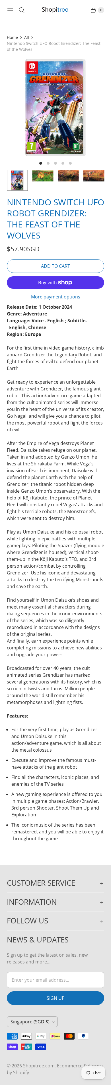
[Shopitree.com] (55, 10)
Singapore (30, 1022)
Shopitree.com (39, 1066)
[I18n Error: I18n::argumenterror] (17, 180)
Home (12, 37)
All (26, 37)
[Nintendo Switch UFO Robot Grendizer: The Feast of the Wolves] (55, 107)
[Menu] (10, 10)
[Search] (21, 10)
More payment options (55, 297)
